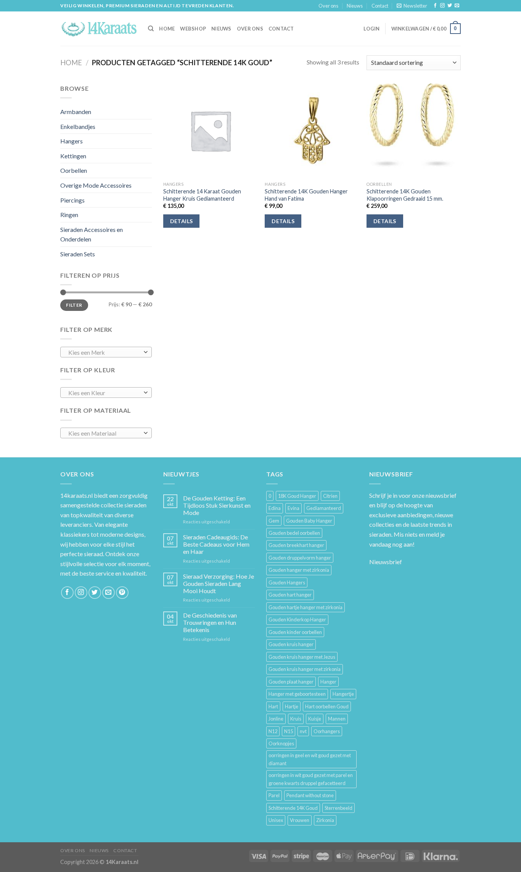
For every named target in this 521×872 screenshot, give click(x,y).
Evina (293, 508)
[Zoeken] (151, 28)
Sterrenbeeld (338, 808)
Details (181, 221)
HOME (167, 29)
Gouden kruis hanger (291, 644)
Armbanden (75, 111)
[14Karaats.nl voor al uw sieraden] (98, 28)
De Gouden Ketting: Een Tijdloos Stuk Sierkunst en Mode (217, 505)
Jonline (276, 719)
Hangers (71, 141)
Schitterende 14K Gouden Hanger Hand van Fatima (306, 195)
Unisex (276, 820)
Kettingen (73, 155)
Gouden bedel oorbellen (294, 533)
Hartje (291, 706)
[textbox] (104, 352)
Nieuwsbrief (385, 561)
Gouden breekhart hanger (296, 545)
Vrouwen (299, 820)
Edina (275, 508)
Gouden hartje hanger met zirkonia (306, 607)
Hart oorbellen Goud (327, 706)
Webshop (193, 29)
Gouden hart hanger (290, 595)
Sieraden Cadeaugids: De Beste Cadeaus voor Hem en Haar (216, 544)
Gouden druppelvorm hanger (300, 558)
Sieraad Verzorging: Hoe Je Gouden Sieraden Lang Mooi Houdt (218, 583)
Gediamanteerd (323, 508)
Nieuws (355, 6)
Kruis (295, 719)
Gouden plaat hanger (291, 682)
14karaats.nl (76, 495)
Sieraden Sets (77, 253)
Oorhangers (327, 731)
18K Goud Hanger (297, 496)
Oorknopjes (281, 743)
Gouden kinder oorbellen (295, 632)
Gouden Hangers (287, 582)
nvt (303, 731)
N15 (288, 731)
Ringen (69, 214)
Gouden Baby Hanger (309, 521)
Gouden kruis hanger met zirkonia (305, 669)
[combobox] (106, 352)
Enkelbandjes (77, 126)
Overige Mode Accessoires (96, 185)
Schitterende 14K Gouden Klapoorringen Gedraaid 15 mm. (405, 195)
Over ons (328, 6)
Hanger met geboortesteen (297, 694)
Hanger (328, 682)
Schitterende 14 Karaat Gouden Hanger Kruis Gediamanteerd (202, 195)
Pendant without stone (310, 795)
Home (71, 62)
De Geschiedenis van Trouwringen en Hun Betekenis (210, 622)
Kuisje (314, 719)
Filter (74, 305)
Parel (274, 795)
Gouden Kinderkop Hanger (297, 619)
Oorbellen (73, 170)
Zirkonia (325, 820)
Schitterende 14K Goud (293, 808)
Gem (274, 521)
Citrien (330, 496)
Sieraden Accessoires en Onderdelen (91, 234)
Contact (379, 6)
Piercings (72, 200)
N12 (273, 731)
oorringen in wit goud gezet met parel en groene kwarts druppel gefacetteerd (311, 779)
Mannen (337, 719)
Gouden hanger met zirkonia (299, 570)
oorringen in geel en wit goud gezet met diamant (310, 759)
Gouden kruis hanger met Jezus (302, 657)
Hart (273, 706)
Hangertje (343, 694)
